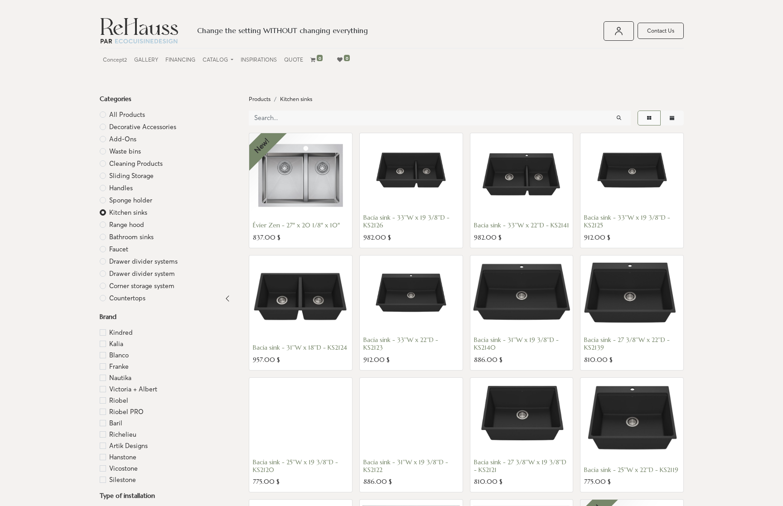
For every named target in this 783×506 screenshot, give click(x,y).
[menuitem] (114, 59)
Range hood (126, 225)
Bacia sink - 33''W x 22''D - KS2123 (400, 344)
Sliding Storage (131, 176)
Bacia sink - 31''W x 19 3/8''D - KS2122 (405, 466)
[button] (264, 206)
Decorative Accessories (142, 127)
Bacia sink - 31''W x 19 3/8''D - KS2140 (516, 344)
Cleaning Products (136, 163)
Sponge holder (130, 200)
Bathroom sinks (131, 237)
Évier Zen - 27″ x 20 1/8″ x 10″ (296, 225)
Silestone (122, 480)
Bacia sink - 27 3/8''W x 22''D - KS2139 (627, 344)
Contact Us (660, 30)
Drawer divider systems (143, 261)
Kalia (116, 344)
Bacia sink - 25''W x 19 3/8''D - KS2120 (295, 466)
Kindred (121, 332)
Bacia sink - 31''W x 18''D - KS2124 (300, 347)
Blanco (119, 355)
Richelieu (122, 434)
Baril (115, 423)
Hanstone (122, 457)
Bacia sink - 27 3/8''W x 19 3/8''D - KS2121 (520, 466)
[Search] (619, 118)
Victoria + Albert (133, 389)
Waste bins (125, 151)
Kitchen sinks (128, 212)
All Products (127, 115)
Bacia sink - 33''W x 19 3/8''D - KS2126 (406, 221)
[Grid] (649, 118)
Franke (119, 366)
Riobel (118, 400)
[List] (672, 118)
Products (260, 99)
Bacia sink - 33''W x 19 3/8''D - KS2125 (627, 221)
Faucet (118, 249)
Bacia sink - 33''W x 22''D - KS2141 (521, 225)
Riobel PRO (126, 412)
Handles (121, 188)
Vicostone (123, 468)
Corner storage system (141, 286)
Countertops (127, 298)
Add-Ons (122, 139)
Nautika (120, 378)
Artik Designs (128, 446)
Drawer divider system (142, 274)
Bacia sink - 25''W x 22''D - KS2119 (631, 470)
